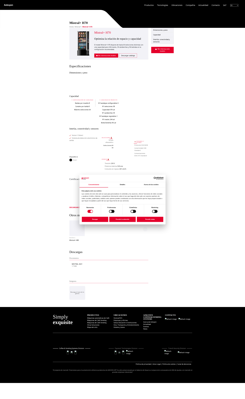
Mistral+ (78, 27)
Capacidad (156, 35)
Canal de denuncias (184, 364)
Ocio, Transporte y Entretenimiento (126, 325)
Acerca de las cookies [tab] (151, 184)
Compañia (190, 5)
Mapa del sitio (92, 327)
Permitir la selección (122, 219)
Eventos (146, 326)
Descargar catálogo (128, 55)
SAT (225, 5)
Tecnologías (162, 5)
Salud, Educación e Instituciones (125, 322)
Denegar (95, 219)
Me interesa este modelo (107, 55)
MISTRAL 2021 (77, 264)
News (145, 329)
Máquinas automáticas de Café (98, 318)
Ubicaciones (176, 5)
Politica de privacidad (143, 364)
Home (71, 27)
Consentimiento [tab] (93, 184)
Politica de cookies (169, 364)
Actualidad (203, 5)
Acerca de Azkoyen (149, 322)
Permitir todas (150, 219)
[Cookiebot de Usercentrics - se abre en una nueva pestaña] (155, 178)
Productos (149, 5)
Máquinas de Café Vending (96, 320)
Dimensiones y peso (160, 30)
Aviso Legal (157, 364)
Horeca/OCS (118, 318)
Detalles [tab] (122, 184)
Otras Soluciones (93, 325)
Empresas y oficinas (121, 320)
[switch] (111, 211)
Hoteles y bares (119, 327)
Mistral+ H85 (74, 240)
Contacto (216, 5)
